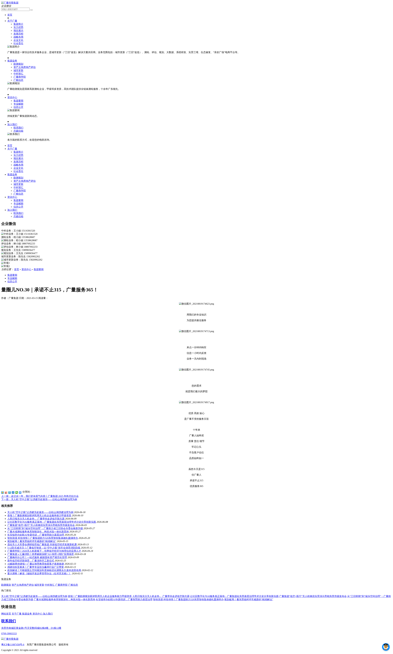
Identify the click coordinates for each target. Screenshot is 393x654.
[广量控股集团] (9, 2)
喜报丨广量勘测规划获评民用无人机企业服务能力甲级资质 (39, 515)
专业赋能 (18, 104)
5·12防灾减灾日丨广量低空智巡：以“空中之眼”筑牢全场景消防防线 (43, 547)
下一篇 (39, 499)
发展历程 (18, 33)
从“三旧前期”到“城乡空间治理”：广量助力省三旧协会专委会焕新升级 (45, 528)
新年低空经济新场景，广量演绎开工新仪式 (30, 560)
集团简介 (18, 24)
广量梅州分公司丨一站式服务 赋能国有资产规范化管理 (37, 557)
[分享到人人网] (13, 492)
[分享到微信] (16, 492)
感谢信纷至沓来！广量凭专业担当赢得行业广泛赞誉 (35, 567)
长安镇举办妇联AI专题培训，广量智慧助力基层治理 (35, 534)
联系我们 (18, 127)
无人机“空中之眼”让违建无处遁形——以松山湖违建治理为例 (40, 512)
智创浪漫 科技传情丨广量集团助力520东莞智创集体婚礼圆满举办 (42, 538)
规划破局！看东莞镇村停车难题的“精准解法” (31, 541)
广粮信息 (18, 80)
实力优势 (18, 27)
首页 (9, 15)
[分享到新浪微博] (6, 492)
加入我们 (12, 124)
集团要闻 (18, 100)
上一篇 (40, 496)
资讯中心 (12, 97)
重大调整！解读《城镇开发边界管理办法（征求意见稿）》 (39, 573)
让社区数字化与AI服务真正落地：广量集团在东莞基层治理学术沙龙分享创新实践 (51, 522)
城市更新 (18, 70)
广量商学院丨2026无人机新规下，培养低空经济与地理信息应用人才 (44, 551)
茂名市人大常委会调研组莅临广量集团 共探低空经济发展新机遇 (42, 544)
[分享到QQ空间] (2, 492)
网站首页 (6, 613)
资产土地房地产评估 (25, 67)
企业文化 (18, 40)
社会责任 (18, 43)
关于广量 (12, 20)
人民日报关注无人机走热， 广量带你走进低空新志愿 (35, 518)
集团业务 (12, 60)
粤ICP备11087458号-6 (12, 644)
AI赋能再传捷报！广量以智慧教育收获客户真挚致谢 (35, 564)
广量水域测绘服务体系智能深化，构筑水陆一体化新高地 (38, 531)
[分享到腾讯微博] (9, 492)
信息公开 (18, 107)
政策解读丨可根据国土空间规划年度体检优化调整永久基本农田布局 (44, 570)
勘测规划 (18, 64)
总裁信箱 (18, 131)
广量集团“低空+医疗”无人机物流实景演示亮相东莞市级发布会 (41, 525)
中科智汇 (18, 73)
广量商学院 (20, 77)
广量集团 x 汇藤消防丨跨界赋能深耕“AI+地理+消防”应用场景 (40, 554)
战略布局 (18, 37)
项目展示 (18, 30)
